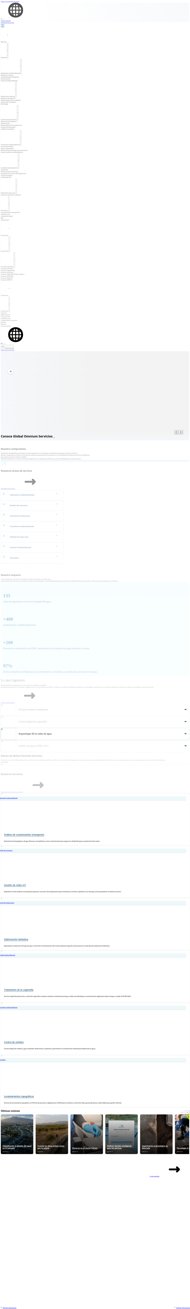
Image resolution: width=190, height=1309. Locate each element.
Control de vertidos (14, 1042)
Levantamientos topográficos (19, 1096)
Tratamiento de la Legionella (18, 989)
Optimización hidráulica (16, 939)
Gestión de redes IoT (15, 885)
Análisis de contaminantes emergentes (24, 834)
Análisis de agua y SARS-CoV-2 (33, 746)
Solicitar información (9, 1308)
